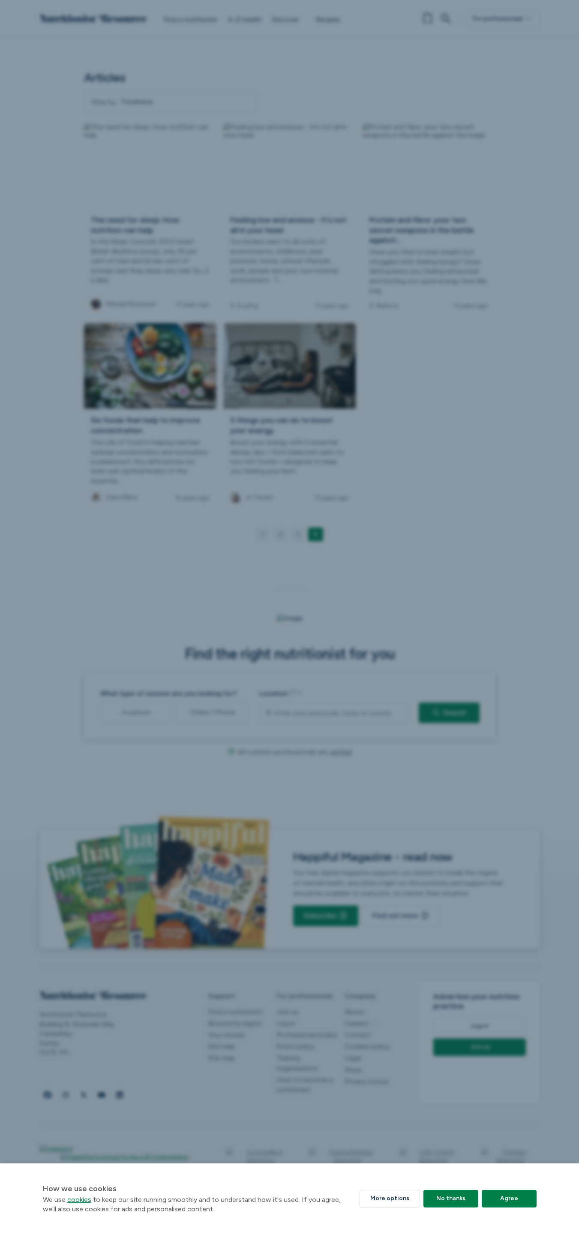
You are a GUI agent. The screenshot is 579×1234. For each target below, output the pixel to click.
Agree (509, 1198)
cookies (79, 1199)
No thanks (450, 1198)
